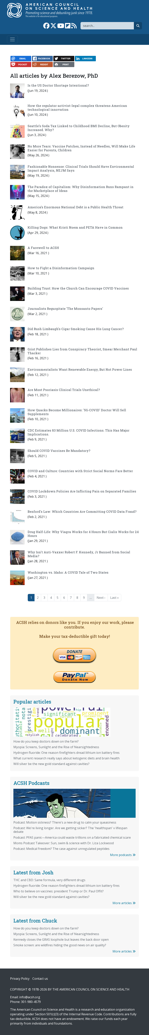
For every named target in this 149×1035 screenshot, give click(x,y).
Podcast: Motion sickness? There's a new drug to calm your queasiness (64, 822)
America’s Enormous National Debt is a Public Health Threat (75, 207)
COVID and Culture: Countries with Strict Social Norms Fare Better (80, 471)
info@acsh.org (29, 997)
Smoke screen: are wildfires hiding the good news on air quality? (59, 945)
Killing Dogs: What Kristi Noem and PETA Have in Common (75, 227)
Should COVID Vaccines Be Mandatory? (59, 451)
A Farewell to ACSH (43, 248)
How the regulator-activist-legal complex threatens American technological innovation (77, 107)
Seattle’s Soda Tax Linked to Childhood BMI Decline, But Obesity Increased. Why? (79, 128)
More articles (123, 903)
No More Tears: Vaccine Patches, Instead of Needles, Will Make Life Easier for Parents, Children (81, 148)
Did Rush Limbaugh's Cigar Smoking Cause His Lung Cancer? (76, 329)
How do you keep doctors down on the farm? (46, 741)
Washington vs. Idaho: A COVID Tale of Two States (68, 572)
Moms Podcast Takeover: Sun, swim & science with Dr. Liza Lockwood (63, 843)
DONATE (74, 651)
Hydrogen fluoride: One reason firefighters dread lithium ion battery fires (66, 752)
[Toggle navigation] (12, 39)
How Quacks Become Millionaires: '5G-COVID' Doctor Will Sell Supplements (77, 412)
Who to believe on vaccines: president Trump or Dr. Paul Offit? (58, 891)
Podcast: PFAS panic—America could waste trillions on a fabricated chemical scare (72, 837)
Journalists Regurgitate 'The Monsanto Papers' (65, 309)
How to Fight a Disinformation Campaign (61, 268)
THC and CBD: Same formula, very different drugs (49, 880)
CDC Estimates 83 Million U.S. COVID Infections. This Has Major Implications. (78, 432)
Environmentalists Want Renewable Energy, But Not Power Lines (80, 369)
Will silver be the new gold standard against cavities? (51, 764)
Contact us (40, 978)
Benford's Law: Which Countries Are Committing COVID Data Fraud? (82, 511)
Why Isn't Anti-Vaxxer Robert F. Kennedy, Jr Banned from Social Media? (79, 554)
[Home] (54, 10)
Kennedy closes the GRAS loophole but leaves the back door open (61, 939)
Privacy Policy (19, 978)
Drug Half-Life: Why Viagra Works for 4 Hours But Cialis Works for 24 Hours (83, 534)
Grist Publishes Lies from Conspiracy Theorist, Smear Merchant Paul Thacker (82, 351)
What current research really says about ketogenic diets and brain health (66, 758)
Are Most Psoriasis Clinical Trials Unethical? (64, 390)
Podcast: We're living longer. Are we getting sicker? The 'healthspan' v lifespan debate (70, 830)
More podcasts (121, 855)
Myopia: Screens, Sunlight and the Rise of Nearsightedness (56, 747)
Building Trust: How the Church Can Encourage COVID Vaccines (78, 288)
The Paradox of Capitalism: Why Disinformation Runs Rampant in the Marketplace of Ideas (80, 189)
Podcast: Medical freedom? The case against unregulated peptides (61, 849)
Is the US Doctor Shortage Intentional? (58, 85)
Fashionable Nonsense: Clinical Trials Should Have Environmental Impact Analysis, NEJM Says (81, 168)
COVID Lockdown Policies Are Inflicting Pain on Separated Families (82, 491)
